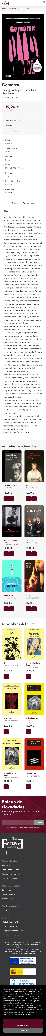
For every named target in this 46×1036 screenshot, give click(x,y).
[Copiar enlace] (21, 130)
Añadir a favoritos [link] (13, 120)
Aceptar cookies (23, 1021)
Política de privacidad (11, 874)
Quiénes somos (8, 890)
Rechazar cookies (23, 1026)
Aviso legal (6, 865)
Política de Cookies (10, 878)
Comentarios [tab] (28, 203)
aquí (29, 1014)
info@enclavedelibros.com (13, 931)
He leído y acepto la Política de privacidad (25, 827)
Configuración (23, 1030)
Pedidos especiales (9, 894)
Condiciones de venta (11, 870)
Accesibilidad (7, 899)
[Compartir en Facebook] (7, 130)
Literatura (12, 9)
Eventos (5, 910)
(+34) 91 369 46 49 (10, 926)
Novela (21, 9)
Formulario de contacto (12, 935)
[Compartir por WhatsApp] (12, 130)
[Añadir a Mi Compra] (6, 498)
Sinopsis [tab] (15, 203)
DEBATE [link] (8, 192)
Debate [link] (8, 143)
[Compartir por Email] (16, 130)
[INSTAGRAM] (4, 852)
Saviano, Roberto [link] (11, 97)
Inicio (4, 9)
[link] (11, 498)
